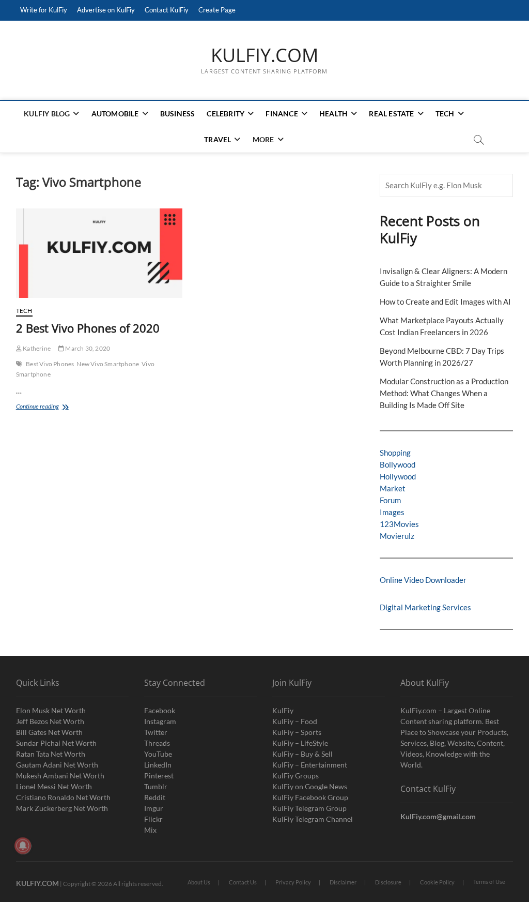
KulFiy (282, 710)
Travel (217, 139)
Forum (390, 500)
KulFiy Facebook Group (310, 797)
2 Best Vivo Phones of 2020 (88, 328)
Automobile (115, 113)
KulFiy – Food (294, 721)
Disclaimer (343, 882)
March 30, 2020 (87, 348)
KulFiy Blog (47, 113)
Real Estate (391, 113)
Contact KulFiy (167, 10)
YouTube (158, 753)
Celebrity (225, 113)
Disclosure (388, 882)
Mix (150, 829)
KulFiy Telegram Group (309, 808)
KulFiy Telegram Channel (312, 819)
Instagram (160, 721)
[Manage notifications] (22, 845)
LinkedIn (158, 764)
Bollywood (397, 464)
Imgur (153, 808)
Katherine (36, 348)
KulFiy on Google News (309, 786)
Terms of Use (489, 881)
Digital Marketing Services (425, 607)
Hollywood (398, 476)
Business (177, 113)
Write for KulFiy (43, 10)
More (263, 139)
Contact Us (243, 882)
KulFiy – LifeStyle (300, 743)
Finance (282, 113)
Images (392, 512)
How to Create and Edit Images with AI (445, 301)
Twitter (155, 732)
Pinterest (159, 775)
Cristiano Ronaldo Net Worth (63, 797)
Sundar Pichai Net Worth (56, 743)
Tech (445, 113)
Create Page (217, 10)
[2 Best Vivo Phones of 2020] (99, 253)
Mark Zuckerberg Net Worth (62, 808)
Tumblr (155, 786)
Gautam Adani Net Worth (57, 764)
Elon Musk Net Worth (51, 710)
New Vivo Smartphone (107, 364)
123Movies (399, 524)
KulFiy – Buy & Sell (302, 753)
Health (333, 113)
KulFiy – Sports (296, 732)
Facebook (159, 710)
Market (393, 488)
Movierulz (397, 535)
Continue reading (46, 407)
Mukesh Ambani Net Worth (60, 775)
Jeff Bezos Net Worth (50, 721)
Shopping (395, 452)
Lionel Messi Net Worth (54, 786)
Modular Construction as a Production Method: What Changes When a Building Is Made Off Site (444, 393)
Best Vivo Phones (50, 364)
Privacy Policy (293, 882)
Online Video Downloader (423, 579)
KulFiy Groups (295, 775)
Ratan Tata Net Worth (50, 753)
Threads (157, 743)
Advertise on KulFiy (106, 10)
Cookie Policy (437, 882)
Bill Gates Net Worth (49, 732)
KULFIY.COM (264, 55)
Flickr (153, 819)
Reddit (154, 797)
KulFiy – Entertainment (309, 764)
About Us (199, 882)
